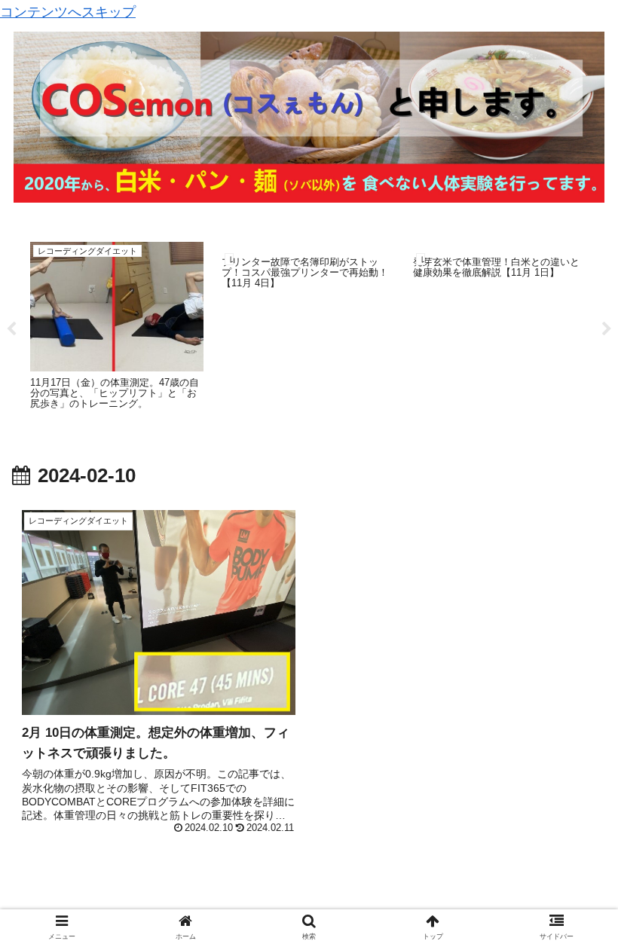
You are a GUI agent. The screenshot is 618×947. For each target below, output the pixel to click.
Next (606, 329)
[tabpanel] (117, 327)
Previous (11, 329)
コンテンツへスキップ (68, 12)
